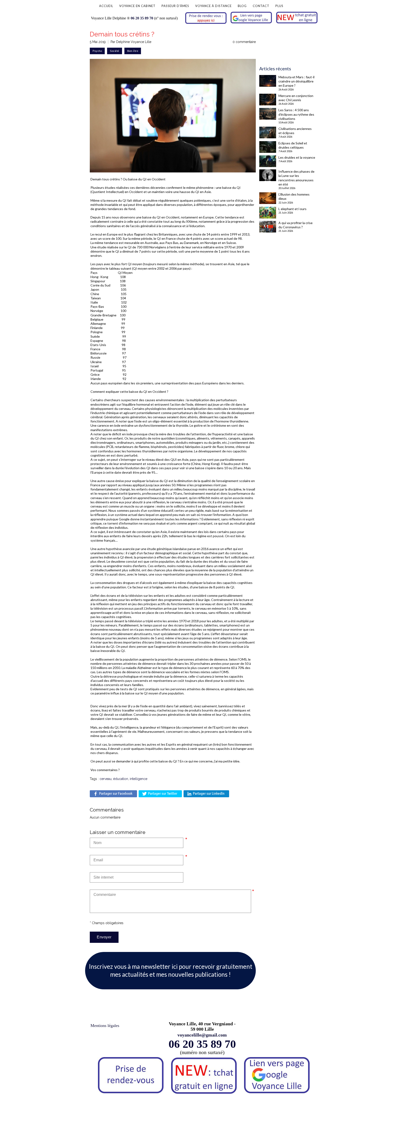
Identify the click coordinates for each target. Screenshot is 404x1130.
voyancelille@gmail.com (202, 1034)
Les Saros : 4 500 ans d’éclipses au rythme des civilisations (296, 114)
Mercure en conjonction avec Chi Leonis (295, 98)
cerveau (106, 779)
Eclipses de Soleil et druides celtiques (292, 145)
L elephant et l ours (292, 209)
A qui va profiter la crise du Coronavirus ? (295, 225)
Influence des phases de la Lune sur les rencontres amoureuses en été (296, 177)
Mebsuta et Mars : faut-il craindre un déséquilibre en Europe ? (296, 81)
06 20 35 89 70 (142, 18)
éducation (120, 779)
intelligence (138, 779)
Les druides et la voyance (296, 157)
